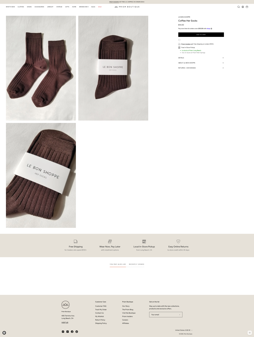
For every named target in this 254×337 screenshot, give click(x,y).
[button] (10, 7)
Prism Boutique (66, 311)
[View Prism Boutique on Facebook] (72, 331)
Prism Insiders (186, 44)
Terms (145, 329)
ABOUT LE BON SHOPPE (186, 63)
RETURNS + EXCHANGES (187, 68)
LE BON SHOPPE (184, 17)
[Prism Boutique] (127, 6)
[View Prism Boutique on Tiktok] (67, 331)
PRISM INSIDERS (114, 2)
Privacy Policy (139, 329)
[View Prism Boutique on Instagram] (63, 331)
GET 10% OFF (146, 317)
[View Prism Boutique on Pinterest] (76, 331)
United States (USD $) (182, 330)
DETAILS (181, 58)
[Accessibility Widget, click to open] (4, 333)
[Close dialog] (165, 288)
